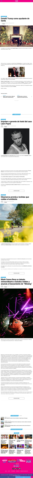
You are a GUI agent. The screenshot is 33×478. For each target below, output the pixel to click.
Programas (13, 471)
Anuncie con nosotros (24, 471)
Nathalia (6, 126)
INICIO (6, 471)
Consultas (17, 471)
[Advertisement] (16, 9)
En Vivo (9, 471)
